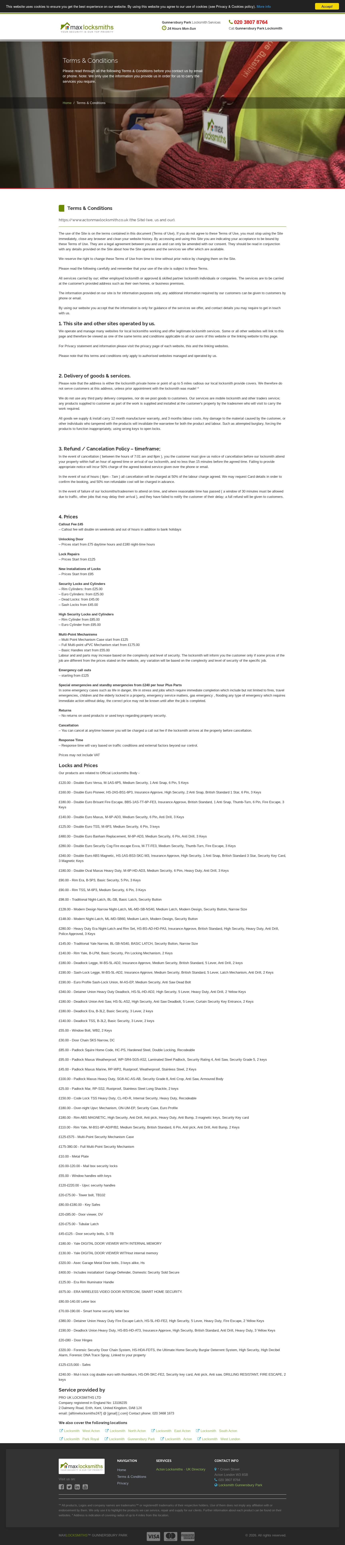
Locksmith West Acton (82, 1431)
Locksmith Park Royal (81, 1439)
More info (264, 6)
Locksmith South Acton (219, 1431)
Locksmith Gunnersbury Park (132, 1439)
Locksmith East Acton (173, 1431)
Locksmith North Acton (128, 1431)
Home (121, 1470)
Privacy (123, 1483)
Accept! (327, 6)
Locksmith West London (221, 1439)
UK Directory (195, 1469)
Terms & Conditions (131, 1477)
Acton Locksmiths (169, 1469)
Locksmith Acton (178, 1439)
